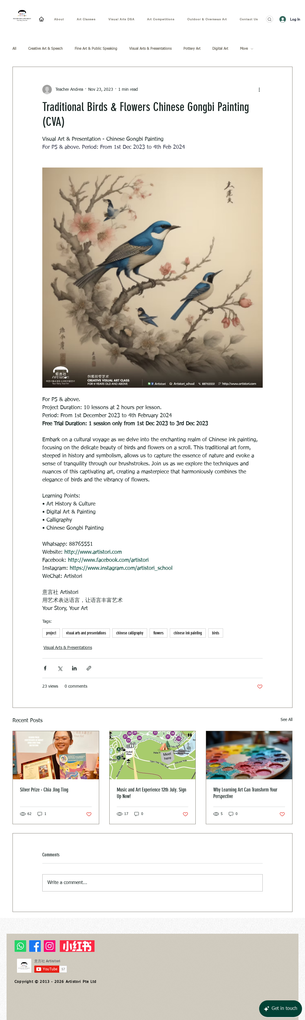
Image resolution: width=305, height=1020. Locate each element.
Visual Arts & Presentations (150, 49)
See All (286, 720)
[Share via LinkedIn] (74, 668)
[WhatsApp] (20, 946)
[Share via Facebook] (45, 668)
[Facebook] (35, 946)
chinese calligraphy (129, 633)
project (51, 633)
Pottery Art (191, 49)
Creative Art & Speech (45, 49)
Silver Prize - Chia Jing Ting (44, 789)
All (14, 49)
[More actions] (259, 89)
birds (215, 633)
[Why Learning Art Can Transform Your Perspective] (249, 755)
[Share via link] (89, 668)
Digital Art (220, 49)
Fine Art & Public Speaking (96, 49)
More (244, 49)
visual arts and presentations (86, 633)
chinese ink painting (188, 633)
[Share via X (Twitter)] (60, 668)
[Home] (41, 18)
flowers (158, 633)
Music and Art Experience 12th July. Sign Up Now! (151, 793)
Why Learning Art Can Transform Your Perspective (245, 793)
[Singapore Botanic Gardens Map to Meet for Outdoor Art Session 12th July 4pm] (153, 755)
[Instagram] (49, 946)
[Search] (269, 19)
